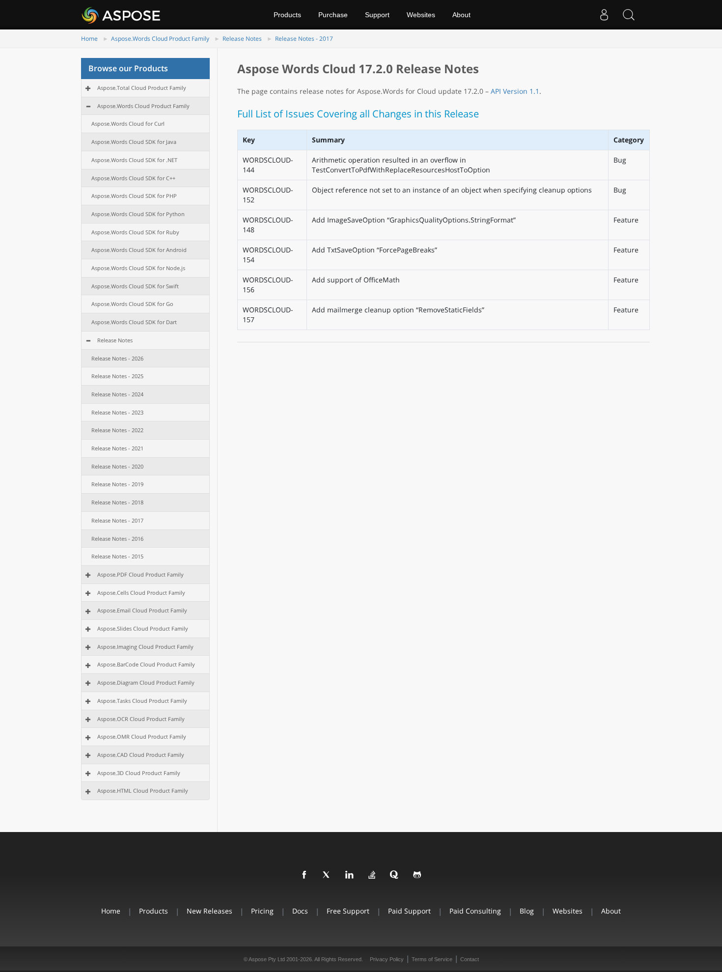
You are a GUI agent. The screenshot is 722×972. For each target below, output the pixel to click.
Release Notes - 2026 (117, 358)
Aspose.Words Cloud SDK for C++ (133, 178)
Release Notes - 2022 (117, 430)
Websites (421, 15)
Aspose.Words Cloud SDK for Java (133, 141)
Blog (527, 911)
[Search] (628, 14)
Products (287, 15)
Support (377, 15)
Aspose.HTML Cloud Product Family (142, 790)
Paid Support (409, 911)
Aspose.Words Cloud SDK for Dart (134, 322)
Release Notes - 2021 (117, 448)
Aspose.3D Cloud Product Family (138, 773)
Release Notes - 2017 (304, 38)
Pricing (262, 911)
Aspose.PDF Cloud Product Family (140, 574)
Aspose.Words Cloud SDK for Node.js (138, 268)
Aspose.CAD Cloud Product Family (140, 754)
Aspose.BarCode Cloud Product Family (146, 664)
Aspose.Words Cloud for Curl (128, 123)
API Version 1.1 (515, 91)
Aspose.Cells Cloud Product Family (141, 592)
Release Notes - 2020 (117, 466)
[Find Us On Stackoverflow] (372, 875)
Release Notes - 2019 (117, 484)
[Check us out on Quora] (395, 875)
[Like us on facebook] (304, 875)
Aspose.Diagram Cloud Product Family (145, 682)
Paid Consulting (475, 911)
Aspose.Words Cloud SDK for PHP (134, 195)
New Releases (209, 911)
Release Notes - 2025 (117, 376)
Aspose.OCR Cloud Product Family (141, 718)
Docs (300, 911)
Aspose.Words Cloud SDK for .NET (134, 160)
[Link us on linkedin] (349, 875)
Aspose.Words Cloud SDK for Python (138, 214)
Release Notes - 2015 (117, 556)
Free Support (348, 911)
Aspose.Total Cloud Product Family (141, 87)
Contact (469, 959)
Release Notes (242, 38)
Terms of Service (432, 959)
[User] (604, 14)
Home (89, 38)
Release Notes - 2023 (117, 412)
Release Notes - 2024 (117, 394)
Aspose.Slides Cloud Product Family (142, 628)
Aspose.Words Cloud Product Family (160, 38)
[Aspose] (121, 14)
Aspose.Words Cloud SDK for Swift (135, 286)
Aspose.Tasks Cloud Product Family (142, 700)
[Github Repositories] (417, 875)
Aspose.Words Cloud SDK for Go (132, 303)
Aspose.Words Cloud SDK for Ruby (135, 232)
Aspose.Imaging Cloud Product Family (145, 646)
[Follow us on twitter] (327, 875)
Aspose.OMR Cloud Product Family (141, 736)
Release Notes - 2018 (117, 502)
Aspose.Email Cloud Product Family (142, 610)
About (461, 15)
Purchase (333, 15)
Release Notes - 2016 (117, 538)
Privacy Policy (387, 959)
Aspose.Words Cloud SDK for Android (139, 249)
